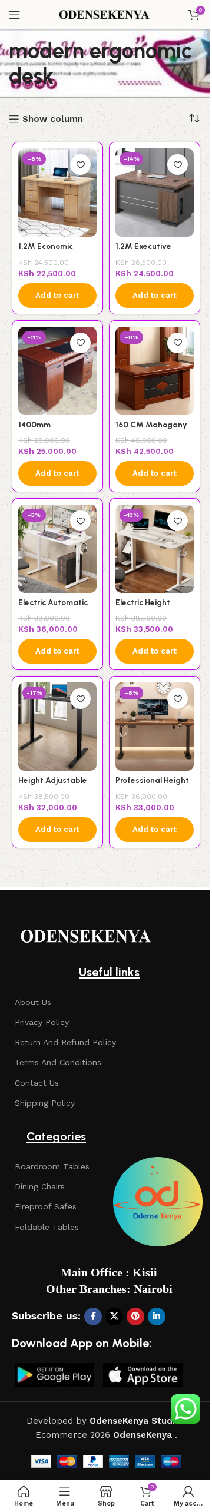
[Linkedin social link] (156, 1316)
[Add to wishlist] (80, 164)
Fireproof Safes (46, 1206)
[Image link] (88, 936)
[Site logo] (106, 14)
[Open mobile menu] (14, 14)
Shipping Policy (45, 1103)
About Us (33, 1002)
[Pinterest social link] (135, 1316)
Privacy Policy (42, 1022)
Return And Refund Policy (65, 1042)
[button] (57, 295)
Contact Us (37, 1082)
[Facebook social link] (93, 1316)
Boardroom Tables (52, 1166)
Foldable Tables (47, 1227)
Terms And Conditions (58, 1062)
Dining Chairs (40, 1186)
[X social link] (114, 1316)
